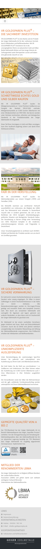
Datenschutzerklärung (10, 517)
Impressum (7, 514)
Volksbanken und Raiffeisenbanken (15, 534)
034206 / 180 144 (16, 523)
